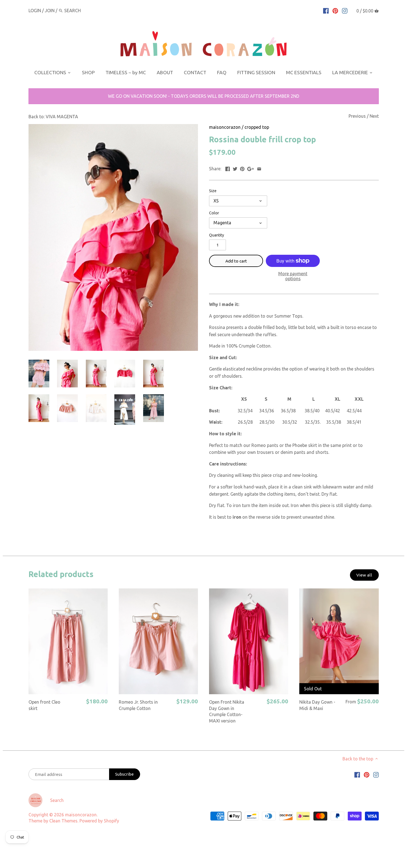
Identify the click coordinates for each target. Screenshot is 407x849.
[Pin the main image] (242, 168)
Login (35, 10)
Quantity (216, 235)
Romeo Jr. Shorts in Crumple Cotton (138, 705)
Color (214, 213)
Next (374, 116)
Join (50, 10)
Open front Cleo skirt (44, 705)
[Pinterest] (335, 10)
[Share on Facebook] (227, 168)
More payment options (292, 276)
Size (213, 191)
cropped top (256, 127)
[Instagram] (344, 10)
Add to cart (236, 261)
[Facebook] (326, 10)
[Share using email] (259, 168)
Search (57, 800)
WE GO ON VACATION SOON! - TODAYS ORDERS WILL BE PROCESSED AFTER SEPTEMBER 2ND (203, 96)
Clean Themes (63, 820)
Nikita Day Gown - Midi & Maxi (317, 705)
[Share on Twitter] (235, 168)
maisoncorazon (225, 127)
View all (364, 575)
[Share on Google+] (250, 168)
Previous (357, 116)
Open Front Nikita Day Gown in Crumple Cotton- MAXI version (226, 711)
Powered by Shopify (99, 820)
